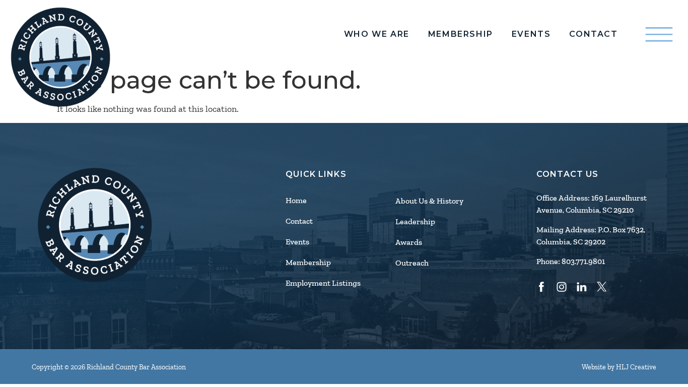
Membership (460, 34)
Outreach (412, 263)
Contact (593, 34)
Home (296, 200)
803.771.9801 (583, 261)
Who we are (376, 34)
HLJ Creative (636, 367)
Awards (408, 242)
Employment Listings (323, 283)
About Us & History (429, 201)
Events (531, 34)
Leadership (415, 221)
